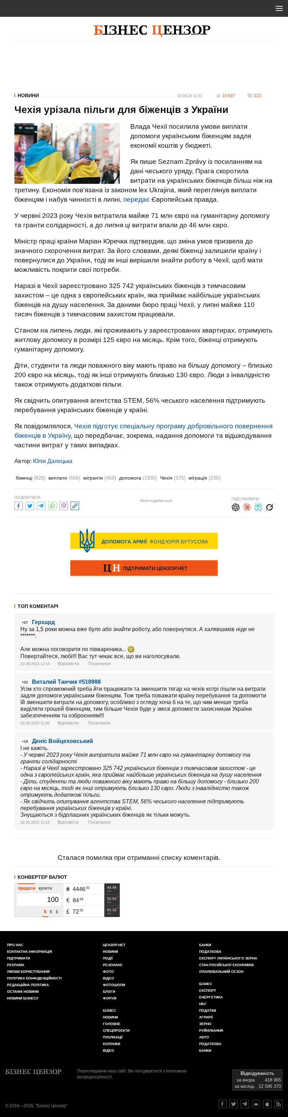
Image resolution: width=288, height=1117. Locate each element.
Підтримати (18, 958)
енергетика (211, 997)
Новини (28, 95)
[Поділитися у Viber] (63, 505)
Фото (108, 972)
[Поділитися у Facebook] (18, 505)
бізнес (205, 984)
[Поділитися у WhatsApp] (52, 505)
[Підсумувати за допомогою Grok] (269, 506)
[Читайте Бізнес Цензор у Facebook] (222, 1104)
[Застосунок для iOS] (267, 1104)
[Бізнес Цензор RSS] (278, 1104)
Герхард (43, 622)
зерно (205, 1024)
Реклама (15, 965)
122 (257, 96)
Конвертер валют (42, 877)
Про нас (15, 945)
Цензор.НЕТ (114, 945)
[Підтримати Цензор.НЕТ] (144, 569)
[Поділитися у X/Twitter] (30, 505)
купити (45, 888)
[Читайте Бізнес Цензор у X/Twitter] (233, 1104)
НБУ (202, 1004)
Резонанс (113, 965)
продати (26, 888)
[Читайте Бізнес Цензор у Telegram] (245, 1104)
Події (108, 958)
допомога (138, 478)
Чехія (173, 478)
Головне (111, 1024)
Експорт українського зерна (228, 958)
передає (136, 199)
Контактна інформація (29, 952)
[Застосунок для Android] (256, 1104)
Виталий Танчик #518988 (66, 682)
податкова (210, 1044)
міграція (205, 478)
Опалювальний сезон (221, 972)
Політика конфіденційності (34, 978)
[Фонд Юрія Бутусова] (144, 540)
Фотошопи (114, 985)
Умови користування (28, 972)
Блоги (109, 992)
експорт (207, 990)
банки (205, 945)
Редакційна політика (28, 985)
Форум (109, 998)
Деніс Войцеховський (62, 741)
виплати (64, 478)
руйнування (211, 1030)
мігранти (99, 478)
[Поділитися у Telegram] (41, 505)
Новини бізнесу (22, 998)
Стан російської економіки (226, 965)
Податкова (210, 952)
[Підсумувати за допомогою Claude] (247, 506)
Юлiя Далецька (52, 461)
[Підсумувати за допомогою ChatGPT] (235, 506)
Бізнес (109, 1010)
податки (207, 1010)
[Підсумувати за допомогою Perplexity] (258, 506)
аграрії (206, 1017)
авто (204, 1037)
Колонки (111, 1044)
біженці (31, 478)
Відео (108, 978)
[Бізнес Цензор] (152, 31)
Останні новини (23, 992)
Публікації (113, 1037)
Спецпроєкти (116, 1030)
